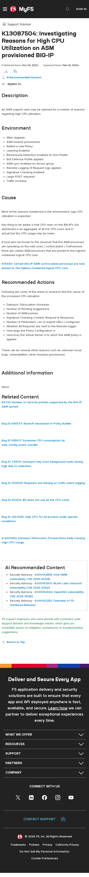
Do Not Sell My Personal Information (44, 851)
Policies (34, 844)
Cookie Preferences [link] (44, 858)
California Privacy (67, 844)
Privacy (47, 844)
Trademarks (18, 844)
